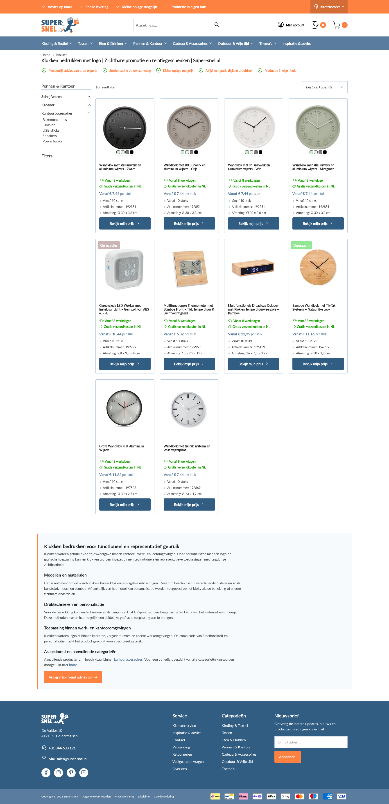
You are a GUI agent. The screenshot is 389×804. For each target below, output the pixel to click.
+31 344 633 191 (62, 748)
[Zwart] (131, 152)
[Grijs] (127, 152)
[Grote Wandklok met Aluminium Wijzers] (125, 409)
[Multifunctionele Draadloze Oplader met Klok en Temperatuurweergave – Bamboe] (253, 268)
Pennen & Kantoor (148, 43)
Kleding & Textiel (54, 43)
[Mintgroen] (118, 152)
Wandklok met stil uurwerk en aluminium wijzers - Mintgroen (313, 167)
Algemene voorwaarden (97, 796)
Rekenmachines (55, 119)
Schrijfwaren (51, 96)
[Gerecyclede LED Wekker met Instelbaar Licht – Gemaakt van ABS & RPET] (125, 268)
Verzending (181, 747)
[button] (329, 7)
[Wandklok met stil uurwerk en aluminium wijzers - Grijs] (189, 128)
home (73, 665)
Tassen (83, 43)
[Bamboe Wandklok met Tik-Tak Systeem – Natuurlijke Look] (318, 268)
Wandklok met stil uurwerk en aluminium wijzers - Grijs (185, 167)
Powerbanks (52, 141)
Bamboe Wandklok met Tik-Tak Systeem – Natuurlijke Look (313, 307)
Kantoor (47, 105)
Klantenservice (184, 725)
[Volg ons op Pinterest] (71, 772)
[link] (60, 25)
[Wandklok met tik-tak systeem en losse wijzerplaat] (189, 409)
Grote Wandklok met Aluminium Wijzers (121, 448)
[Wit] (122, 152)
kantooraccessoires (128, 659)
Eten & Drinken (111, 43)
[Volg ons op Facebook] (45, 772)
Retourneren (182, 754)
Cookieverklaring (164, 796)
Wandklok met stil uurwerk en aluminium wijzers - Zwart (120, 167)
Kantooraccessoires (56, 113)
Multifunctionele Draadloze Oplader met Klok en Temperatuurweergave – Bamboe (253, 309)
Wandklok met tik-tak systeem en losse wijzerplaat (187, 448)
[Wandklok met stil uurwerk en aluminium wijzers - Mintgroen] (318, 128)
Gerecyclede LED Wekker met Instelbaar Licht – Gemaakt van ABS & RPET (124, 309)
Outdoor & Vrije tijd (233, 43)
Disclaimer (144, 796)
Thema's (265, 43)
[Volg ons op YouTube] (83, 772)
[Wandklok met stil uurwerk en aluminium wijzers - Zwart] (125, 128)
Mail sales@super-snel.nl (68, 759)
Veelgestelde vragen (188, 761)
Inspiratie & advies (297, 43)
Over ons (179, 768)
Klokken (49, 125)
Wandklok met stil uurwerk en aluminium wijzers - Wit (249, 167)
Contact (178, 740)
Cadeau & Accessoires (190, 43)
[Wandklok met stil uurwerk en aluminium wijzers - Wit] (253, 128)
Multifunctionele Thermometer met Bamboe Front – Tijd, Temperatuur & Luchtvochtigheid (189, 309)
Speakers (50, 135)
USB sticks (51, 130)
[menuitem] (59, 43)
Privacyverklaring (124, 796)
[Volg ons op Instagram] (58, 772)
